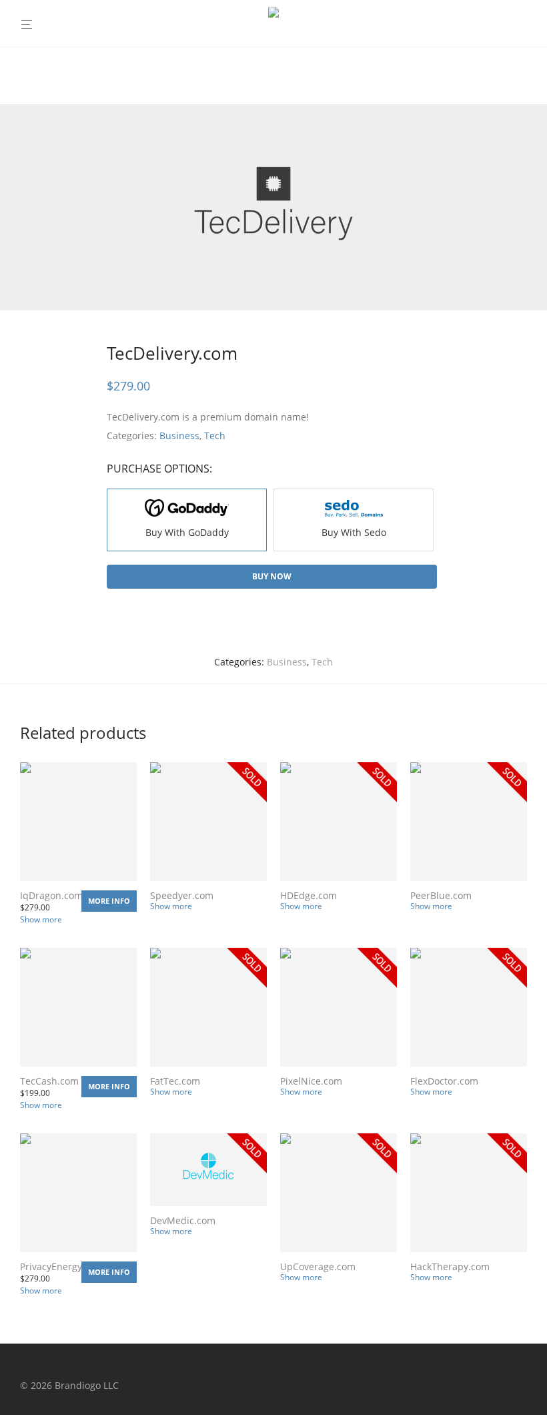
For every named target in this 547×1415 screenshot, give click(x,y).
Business (179, 435)
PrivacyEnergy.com (61, 1266)
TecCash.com (49, 1081)
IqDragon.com (51, 895)
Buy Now (272, 576)
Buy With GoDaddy (187, 532)
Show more (41, 919)
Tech (214, 435)
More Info (109, 901)
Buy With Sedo (354, 532)
